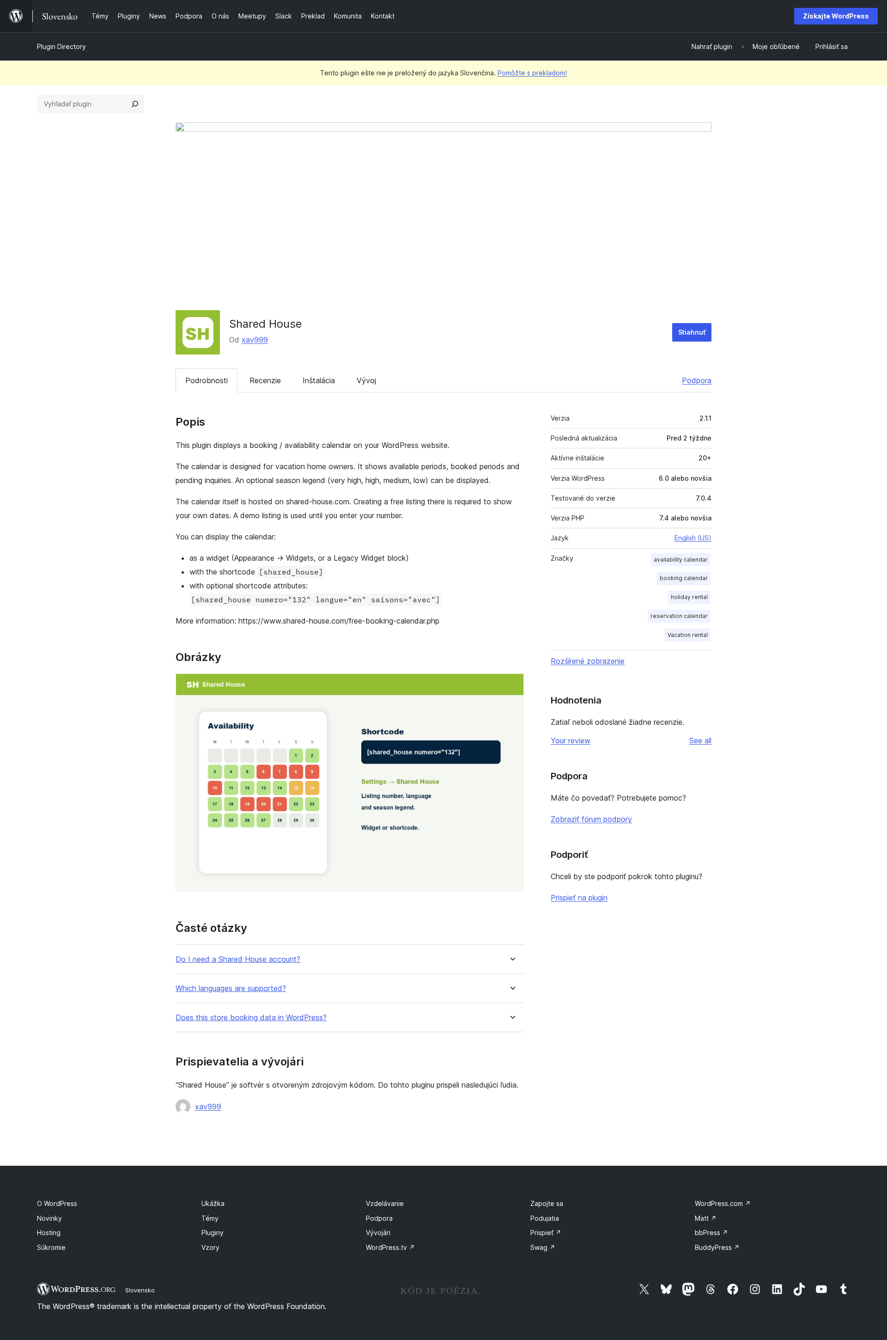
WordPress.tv (390, 1247)
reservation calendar (679, 615)
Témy (210, 1218)
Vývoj (366, 380)
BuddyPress (717, 1247)
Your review (570, 740)
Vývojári (378, 1232)
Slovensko (140, 1290)
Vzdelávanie (385, 1203)
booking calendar (684, 578)
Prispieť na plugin (579, 897)
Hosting (49, 1232)
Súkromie (51, 1247)
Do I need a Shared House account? (238, 959)
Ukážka (213, 1203)
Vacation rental (688, 634)
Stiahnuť (691, 332)
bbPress (711, 1232)
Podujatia (544, 1218)
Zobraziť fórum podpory (591, 819)
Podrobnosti (206, 380)
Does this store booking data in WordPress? (251, 1017)
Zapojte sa (546, 1203)
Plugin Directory (61, 46)
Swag (542, 1247)
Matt (706, 1218)
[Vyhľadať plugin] (135, 104)
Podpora (696, 380)
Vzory (210, 1247)
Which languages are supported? (231, 988)
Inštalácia (319, 380)
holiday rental (689, 597)
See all (700, 740)
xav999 (255, 339)
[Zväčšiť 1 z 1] (511, 686)
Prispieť (545, 1232)
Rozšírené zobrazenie (588, 661)
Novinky (49, 1218)
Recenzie (265, 380)
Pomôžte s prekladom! (532, 73)
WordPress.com (723, 1203)
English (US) (692, 538)
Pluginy (212, 1232)
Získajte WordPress (836, 16)
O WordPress (57, 1203)
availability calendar (681, 559)
